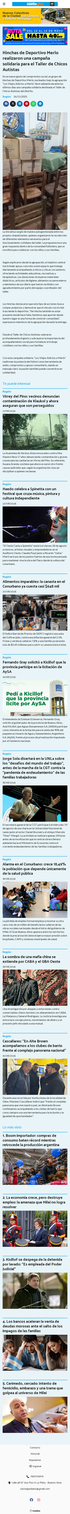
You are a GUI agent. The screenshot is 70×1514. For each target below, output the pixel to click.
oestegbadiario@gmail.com (35, 1489)
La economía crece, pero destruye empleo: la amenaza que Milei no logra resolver (34, 1202)
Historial (35, 1454)
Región (7, 96)
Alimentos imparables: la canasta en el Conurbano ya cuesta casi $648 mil (34, 584)
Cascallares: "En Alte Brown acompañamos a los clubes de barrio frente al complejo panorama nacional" (34, 1046)
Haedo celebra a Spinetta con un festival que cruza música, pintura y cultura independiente (31, 494)
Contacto (35, 1448)
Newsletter (35, 1460)
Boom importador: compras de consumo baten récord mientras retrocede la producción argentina (31, 1140)
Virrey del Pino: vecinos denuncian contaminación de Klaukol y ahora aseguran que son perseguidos (31, 401)
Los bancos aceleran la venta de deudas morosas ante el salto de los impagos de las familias (33, 1326)
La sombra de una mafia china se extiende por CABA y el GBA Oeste (31, 959)
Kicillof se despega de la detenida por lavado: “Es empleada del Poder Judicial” (32, 1264)
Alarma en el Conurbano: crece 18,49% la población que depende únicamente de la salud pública (34, 869)
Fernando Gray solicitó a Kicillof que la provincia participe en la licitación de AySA (34, 667)
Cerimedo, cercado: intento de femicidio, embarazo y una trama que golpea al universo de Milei (33, 1388)
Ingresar (37, 1466)
